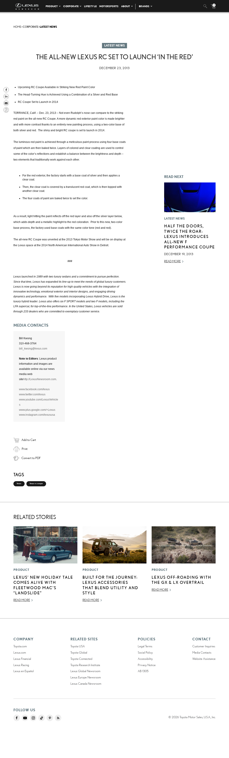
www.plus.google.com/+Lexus (37, 409)
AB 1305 (143, 671)
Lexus (19, 483)
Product (52, 6)
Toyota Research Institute (85, 665)
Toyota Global (78, 652)
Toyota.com (20, 646)
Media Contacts (201, 652)
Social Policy (145, 652)
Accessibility (145, 659)
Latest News (48, 26)
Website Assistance (204, 659)
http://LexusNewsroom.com (39, 379)
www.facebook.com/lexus (34, 389)
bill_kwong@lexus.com (33, 348)
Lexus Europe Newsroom (85, 677)
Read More (172, 261)
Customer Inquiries (203, 646)
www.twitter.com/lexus (32, 394)
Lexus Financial (22, 659)
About (125, 6)
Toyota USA (77, 646)
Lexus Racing (21, 665)
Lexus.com (19, 652)
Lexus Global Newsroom (85, 671)
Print (25, 449)
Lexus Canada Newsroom (85, 683)
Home (17, 26)
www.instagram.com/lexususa (37, 414)
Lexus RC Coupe (36, 483)
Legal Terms (145, 646)
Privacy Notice (147, 665)
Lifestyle (90, 6)
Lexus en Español (23, 671)
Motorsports (109, 6)
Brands (144, 6)
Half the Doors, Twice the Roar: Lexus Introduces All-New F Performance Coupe (189, 236)
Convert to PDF (30, 458)
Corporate (70, 6)
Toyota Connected (81, 659)
